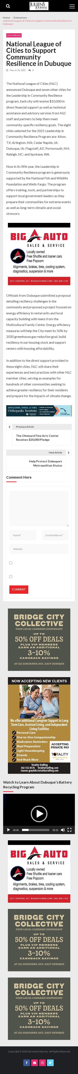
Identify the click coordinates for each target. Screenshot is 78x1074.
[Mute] (63, 830)
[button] (39, 814)
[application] (39, 814)
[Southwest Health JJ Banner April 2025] (39, 411)
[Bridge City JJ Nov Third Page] (39, 640)
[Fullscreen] (69, 830)
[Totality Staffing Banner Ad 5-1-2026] (39, 725)
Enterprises (14, 35)
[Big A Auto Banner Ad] (39, 254)
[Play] (8, 830)
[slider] (35, 830)
